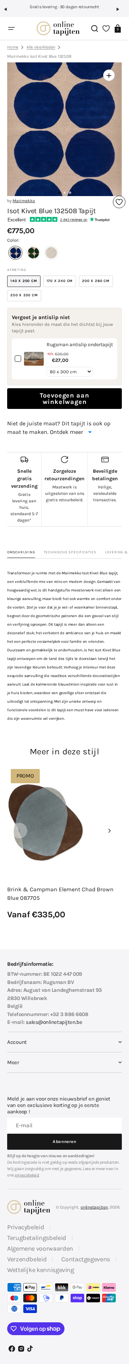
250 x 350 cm (25, 297)
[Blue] (15, 253)
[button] (8, 12)
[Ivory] (51, 253)
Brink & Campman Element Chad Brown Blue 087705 (60, 893)
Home (12, 47)
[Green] (33, 253)
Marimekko (24, 200)
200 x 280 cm (97, 283)
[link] (34, 358)
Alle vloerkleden (41, 47)
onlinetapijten (94, 1207)
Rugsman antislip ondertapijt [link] (80, 345)
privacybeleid (27, 1175)
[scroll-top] (117, 1306)
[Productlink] (64, 843)
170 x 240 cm (61, 283)
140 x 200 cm (25, 283)
